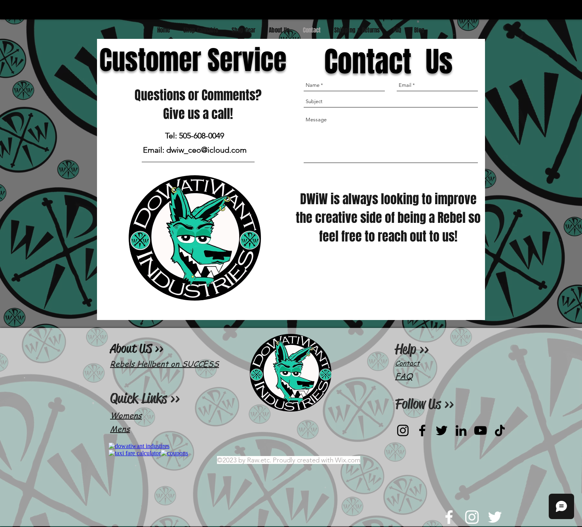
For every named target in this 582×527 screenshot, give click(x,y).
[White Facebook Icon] (449, 517)
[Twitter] (441, 430)
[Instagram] (403, 430)
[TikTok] (500, 430)
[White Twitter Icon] (495, 517)
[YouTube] (480, 430)
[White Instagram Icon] (472, 517)
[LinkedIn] (461, 430)
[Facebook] (422, 430)
